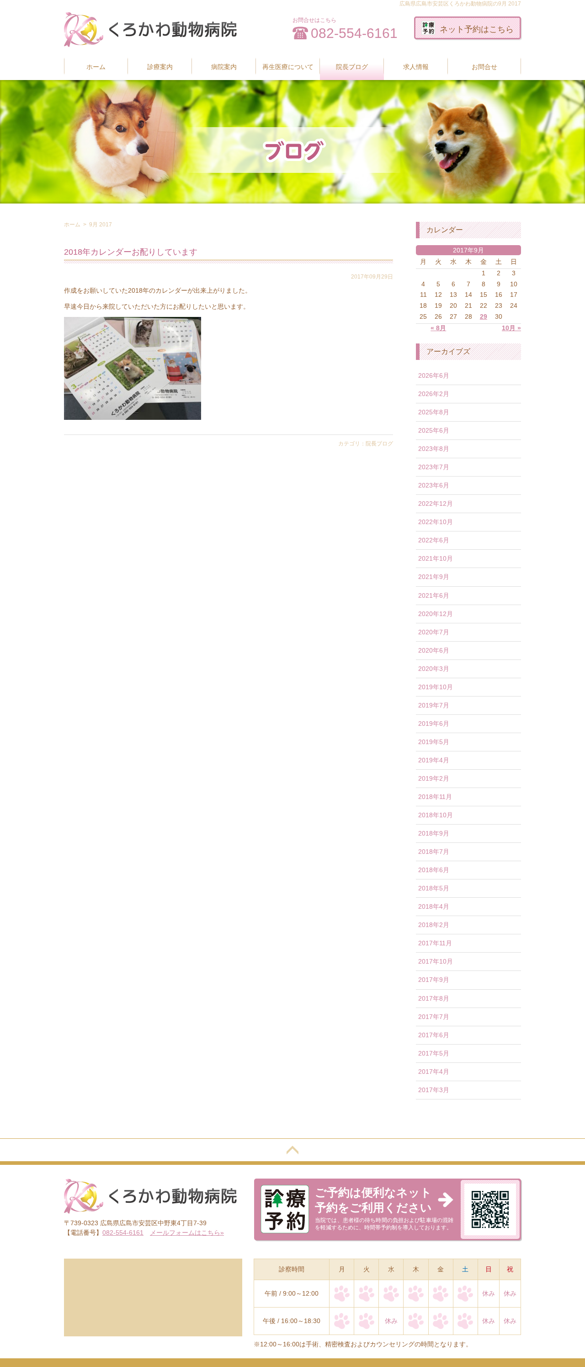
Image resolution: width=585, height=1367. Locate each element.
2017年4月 (433, 1071)
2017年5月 (433, 1053)
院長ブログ (352, 66)
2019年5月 (433, 741)
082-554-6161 (354, 33)
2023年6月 (433, 485)
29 (483, 316)
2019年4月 (433, 760)
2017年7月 (433, 1016)
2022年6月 (433, 540)
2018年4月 (433, 906)
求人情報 (416, 66)
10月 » (511, 328)
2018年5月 (433, 888)
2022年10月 (435, 521)
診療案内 (160, 66)
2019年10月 (435, 687)
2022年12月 (435, 503)
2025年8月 (433, 412)
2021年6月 (433, 595)
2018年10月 (435, 815)
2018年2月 (433, 924)
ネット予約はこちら (477, 29)
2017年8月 (433, 998)
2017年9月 (433, 979)
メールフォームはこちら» (187, 1232)
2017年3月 (433, 1090)
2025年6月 (433, 430)
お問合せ (484, 66)
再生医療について (288, 66)
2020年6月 (433, 650)
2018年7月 (433, 851)
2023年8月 (433, 448)
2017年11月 (435, 943)
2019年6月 (433, 723)
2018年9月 (433, 833)
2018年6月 (433, 870)
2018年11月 (435, 796)
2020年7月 (433, 632)
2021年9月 (433, 576)
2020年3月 (433, 668)
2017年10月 (435, 961)
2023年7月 (433, 467)
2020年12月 (435, 613)
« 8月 (438, 328)
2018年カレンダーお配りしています (130, 252)
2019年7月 (433, 705)
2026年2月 (433, 393)
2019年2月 (433, 778)
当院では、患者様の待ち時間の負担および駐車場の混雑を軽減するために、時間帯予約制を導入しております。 (384, 1208)
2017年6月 (433, 1035)
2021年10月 (435, 558)
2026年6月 (433, 375)
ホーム (96, 66)
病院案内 (224, 66)
